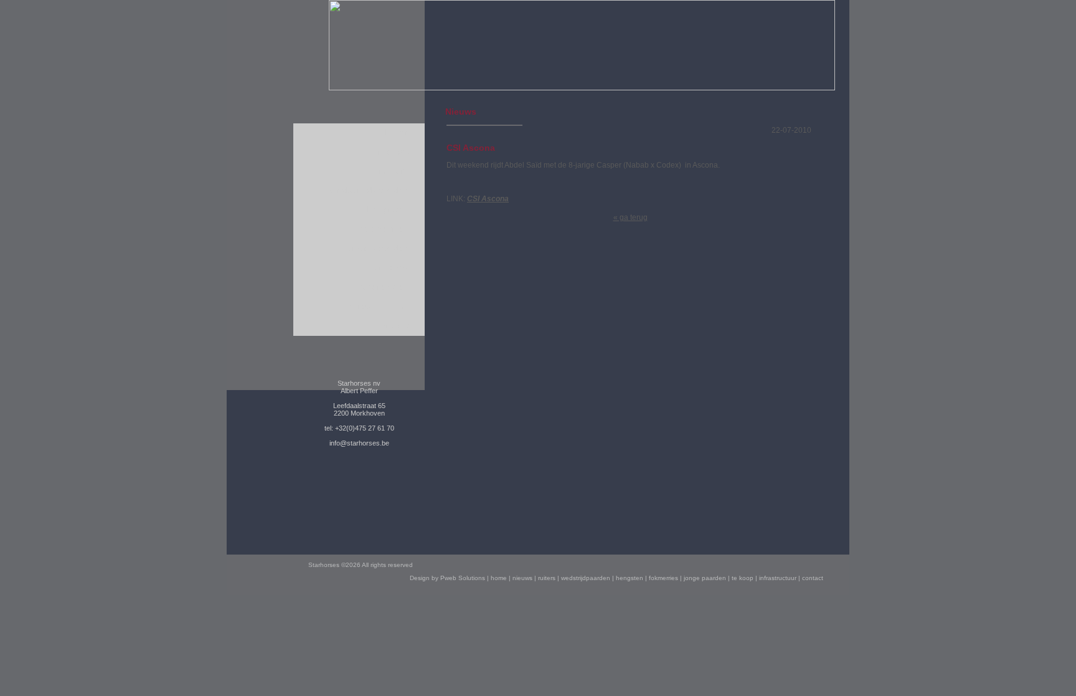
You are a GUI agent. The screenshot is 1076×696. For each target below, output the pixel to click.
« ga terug (630, 217)
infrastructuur (378, 306)
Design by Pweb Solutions (447, 577)
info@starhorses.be (359, 443)
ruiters (394, 171)
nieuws (394, 151)
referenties (384, 287)
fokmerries (385, 229)
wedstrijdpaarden (370, 190)
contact (392, 325)
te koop (392, 267)
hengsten (388, 209)
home (397, 132)
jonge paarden (377, 248)
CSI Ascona (488, 198)
